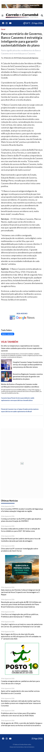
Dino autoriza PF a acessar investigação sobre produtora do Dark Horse (19, 549)
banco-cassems (7, 334)
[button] (2, 15)
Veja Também (9, 341)
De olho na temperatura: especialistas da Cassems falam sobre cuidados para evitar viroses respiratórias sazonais (21, 348)
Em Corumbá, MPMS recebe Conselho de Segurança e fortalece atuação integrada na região (22, 510)
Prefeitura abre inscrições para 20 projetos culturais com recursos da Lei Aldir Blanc (18, 714)
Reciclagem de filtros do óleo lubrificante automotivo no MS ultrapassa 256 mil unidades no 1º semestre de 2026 (21, 636)
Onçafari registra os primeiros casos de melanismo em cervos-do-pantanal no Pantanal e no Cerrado (22, 625)
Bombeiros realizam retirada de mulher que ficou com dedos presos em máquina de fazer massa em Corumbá (21, 703)
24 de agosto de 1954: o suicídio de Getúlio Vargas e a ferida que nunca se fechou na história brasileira (21, 724)
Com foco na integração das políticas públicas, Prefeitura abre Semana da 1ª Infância (19, 615)
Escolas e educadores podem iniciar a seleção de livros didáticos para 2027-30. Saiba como (20, 529)
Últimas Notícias (9, 500)
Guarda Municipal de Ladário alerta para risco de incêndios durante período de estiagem (20, 539)
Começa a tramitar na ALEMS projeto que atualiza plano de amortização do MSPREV (21, 520)
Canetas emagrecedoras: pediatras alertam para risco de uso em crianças (20, 682)
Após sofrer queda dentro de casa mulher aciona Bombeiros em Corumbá (20, 692)
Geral (3, 29)
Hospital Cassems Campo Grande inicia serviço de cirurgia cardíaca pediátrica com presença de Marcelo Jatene (28, 364)
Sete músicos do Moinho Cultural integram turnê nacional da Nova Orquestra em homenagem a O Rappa (20, 592)
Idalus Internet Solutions (27, 747)
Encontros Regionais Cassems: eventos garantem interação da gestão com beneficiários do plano (28, 376)
